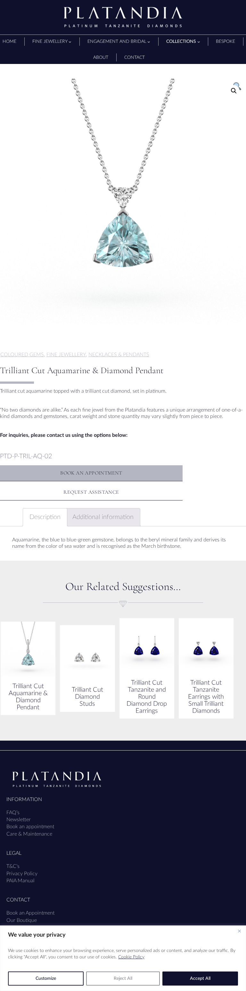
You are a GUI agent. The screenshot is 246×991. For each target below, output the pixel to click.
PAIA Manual (20, 880)
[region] (123, 958)
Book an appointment (30, 826)
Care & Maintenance (29, 834)
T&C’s (13, 866)
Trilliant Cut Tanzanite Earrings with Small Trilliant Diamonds (206, 697)
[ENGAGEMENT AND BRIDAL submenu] (148, 41)
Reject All (123, 978)
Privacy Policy (21, 873)
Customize (46, 978)
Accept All (200, 978)
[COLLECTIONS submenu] (198, 41)
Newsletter (18, 819)
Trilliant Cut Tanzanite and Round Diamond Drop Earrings (147, 697)
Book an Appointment (30, 913)
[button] (234, 91)
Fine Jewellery (66, 354)
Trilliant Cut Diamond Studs (87, 697)
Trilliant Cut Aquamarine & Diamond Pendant (28, 697)
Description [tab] (45, 517)
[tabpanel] (123, 201)
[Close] (239, 931)
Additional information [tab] (103, 517)
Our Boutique (21, 920)
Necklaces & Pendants (118, 354)
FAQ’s (13, 812)
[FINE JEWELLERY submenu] (70, 41)
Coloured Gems (22, 354)
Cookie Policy (131, 957)
